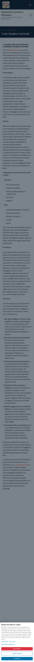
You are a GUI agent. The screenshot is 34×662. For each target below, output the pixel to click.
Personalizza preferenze (8, 644)
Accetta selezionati (17, 653)
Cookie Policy (4, 641)
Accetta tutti (17, 658)
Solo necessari (17, 648)
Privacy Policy (12, 641)
